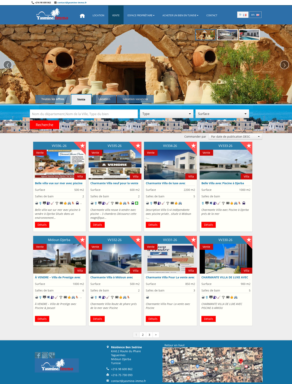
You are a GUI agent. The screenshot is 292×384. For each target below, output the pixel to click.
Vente (116, 15)
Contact (211, 15)
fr (241, 14)
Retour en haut (174, 345)
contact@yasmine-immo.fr (72, 2)
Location (98, 15)
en (253, 14)
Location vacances (135, 99)
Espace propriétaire (140, 15)
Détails (42, 225)
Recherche (44, 124)
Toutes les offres (52, 99)
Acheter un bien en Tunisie (179, 15)
